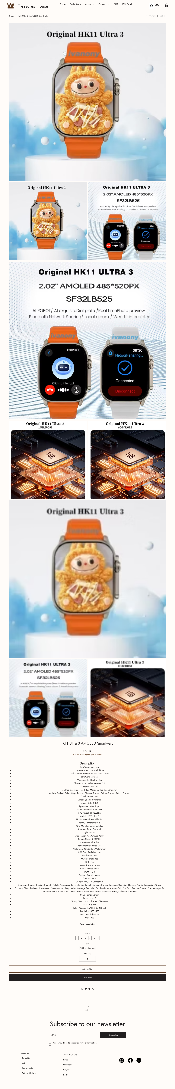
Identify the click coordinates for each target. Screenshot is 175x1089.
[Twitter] (92, 988)
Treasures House (33, 6)
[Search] (151, 6)
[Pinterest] (89, 988)
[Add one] (93, 959)
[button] (166, 5)
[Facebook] (85, 988)
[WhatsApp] (82, 988)
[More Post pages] (68, 1077)
